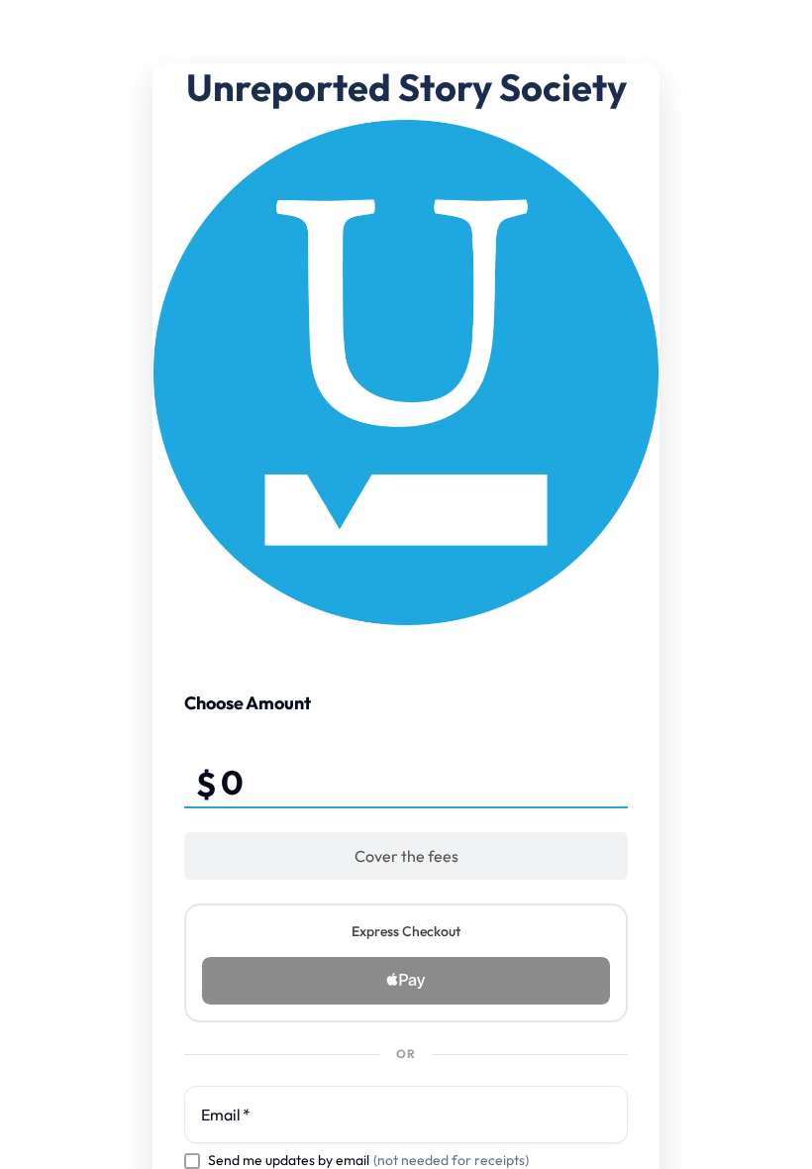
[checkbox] (192, 1161)
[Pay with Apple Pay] (406, 981)
